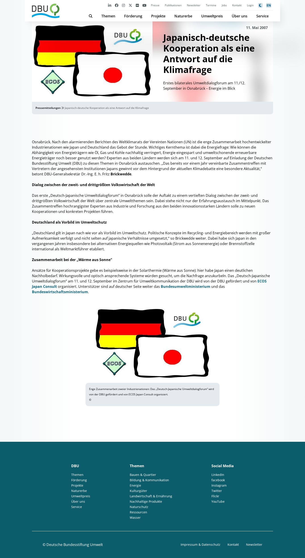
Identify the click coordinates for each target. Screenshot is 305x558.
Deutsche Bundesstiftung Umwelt (74, 544)
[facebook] (116, 5)
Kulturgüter (138, 491)
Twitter (216, 491)
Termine (211, 5)
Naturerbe (183, 16)
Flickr (215, 496)
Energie (135, 485)
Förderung (133, 16)
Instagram (219, 485)
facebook (218, 480)
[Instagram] (123, 5)
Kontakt (237, 5)
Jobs (224, 5)
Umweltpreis (212, 16)
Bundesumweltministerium (185, 286)
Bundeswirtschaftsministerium (60, 291)
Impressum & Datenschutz (200, 544)
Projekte (158, 16)
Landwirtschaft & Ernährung (151, 496)
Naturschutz (139, 507)
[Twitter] (130, 5)
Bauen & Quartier (143, 475)
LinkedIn (217, 475)
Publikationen (173, 5)
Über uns (239, 16)
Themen (108, 16)
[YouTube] (144, 5)
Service (262, 16)
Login (250, 5)
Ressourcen (138, 512)
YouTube (218, 501)
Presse (155, 5)
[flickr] (137, 5)
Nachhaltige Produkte (146, 501)
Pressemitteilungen (48, 108)
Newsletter (194, 5)
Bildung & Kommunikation (149, 480)
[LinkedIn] (109, 5)
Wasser (135, 517)
